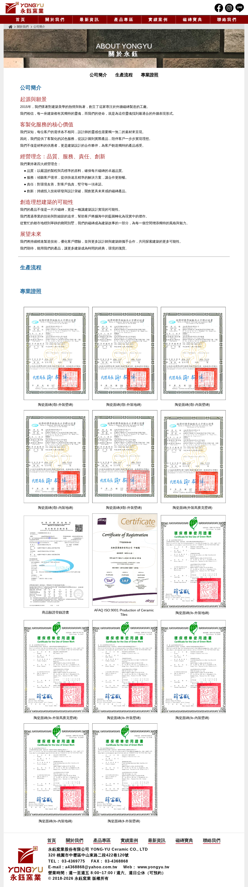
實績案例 (158, 19)
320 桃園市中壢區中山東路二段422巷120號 (88, 855)
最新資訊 (90, 19)
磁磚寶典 (193, 19)
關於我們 (55, 19)
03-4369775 (73, 861)
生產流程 (124, 74)
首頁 (21, 19)
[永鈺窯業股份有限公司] (25, 14)
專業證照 (149, 74)
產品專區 (124, 19)
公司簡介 (98, 74)
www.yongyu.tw (153, 867)
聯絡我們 (227, 19)
